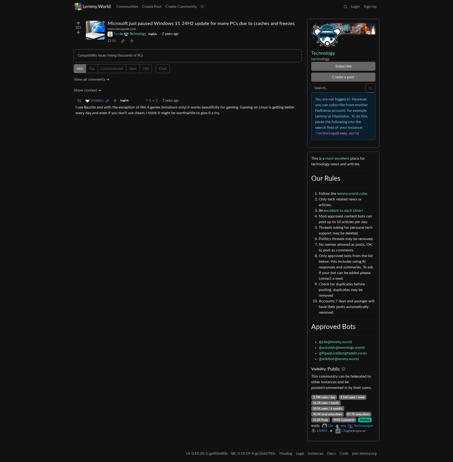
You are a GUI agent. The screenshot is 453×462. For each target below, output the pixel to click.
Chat (163, 69)
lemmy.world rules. (352, 194)
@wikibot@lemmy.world (339, 359)
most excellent (337, 158)
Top (92, 69)
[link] (123, 41)
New (133, 69)
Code (344, 453)
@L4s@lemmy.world (335, 342)
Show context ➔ (87, 90)
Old (146, 69)
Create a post (343, 77)
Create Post (152, 6)
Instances (315, 453)
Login (355, 6)
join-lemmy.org (364, 453)
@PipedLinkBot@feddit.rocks (343, 353)
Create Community (181, 6)
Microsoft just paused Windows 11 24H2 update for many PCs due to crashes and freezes (201, 23)
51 (114, 41)
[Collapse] (79, 100)
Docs (331, 453)
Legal (300, 453)
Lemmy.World (97, 6)
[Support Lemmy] (202, 6)
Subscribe (343, 66)
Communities (127, 6)
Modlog (365, 420)
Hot (80, 69)
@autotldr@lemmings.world (342, 348)
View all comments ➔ (91, 79)
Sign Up (370, 6)
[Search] (345, 6)
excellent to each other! (343, 210)
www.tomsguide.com (122, 29)
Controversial (112, 69)
